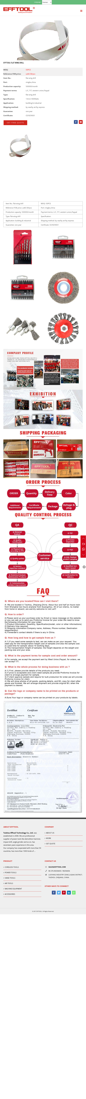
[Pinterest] (64, 893)
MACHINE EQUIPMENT (13, 889)
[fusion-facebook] (76, 122)
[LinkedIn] (69, 893)
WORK (48, 838)
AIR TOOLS (9, 883)
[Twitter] (59, 893)
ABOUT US (50, 833)
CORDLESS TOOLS (12, 867)
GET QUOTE (50, 843)
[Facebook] (54, 893)
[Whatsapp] (74, 893)
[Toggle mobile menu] (81, 11)
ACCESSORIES (10, 894)
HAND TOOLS (10, 878)
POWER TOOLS (10, 872)
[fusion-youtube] (81, 122)
